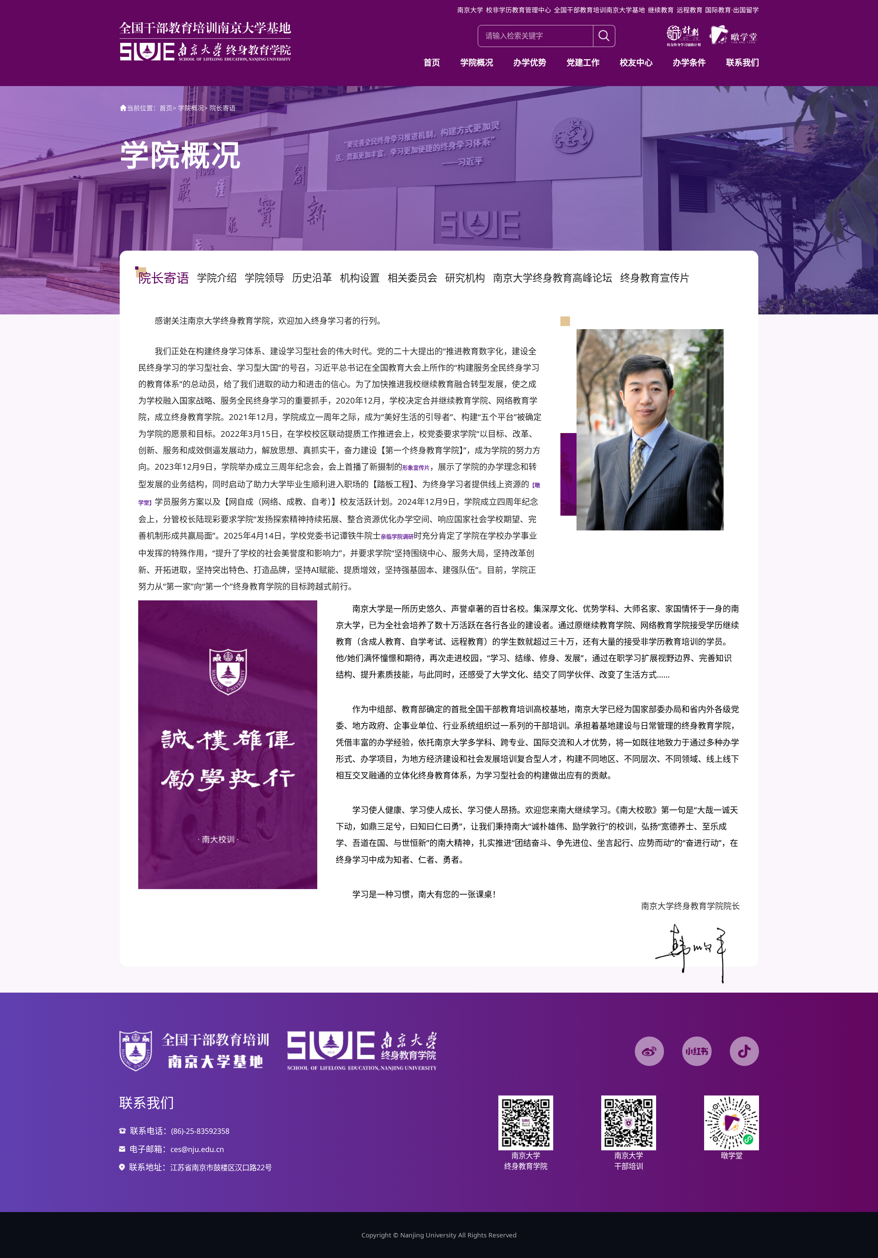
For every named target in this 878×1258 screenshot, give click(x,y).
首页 (166, 108)
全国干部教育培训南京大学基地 (599, 10)
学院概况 (188, 108)
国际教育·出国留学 (732, 10)
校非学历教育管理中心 (518, 10)
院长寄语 (220, 108)
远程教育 (690, 10)
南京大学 (470, 10)
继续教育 (661, 10)
